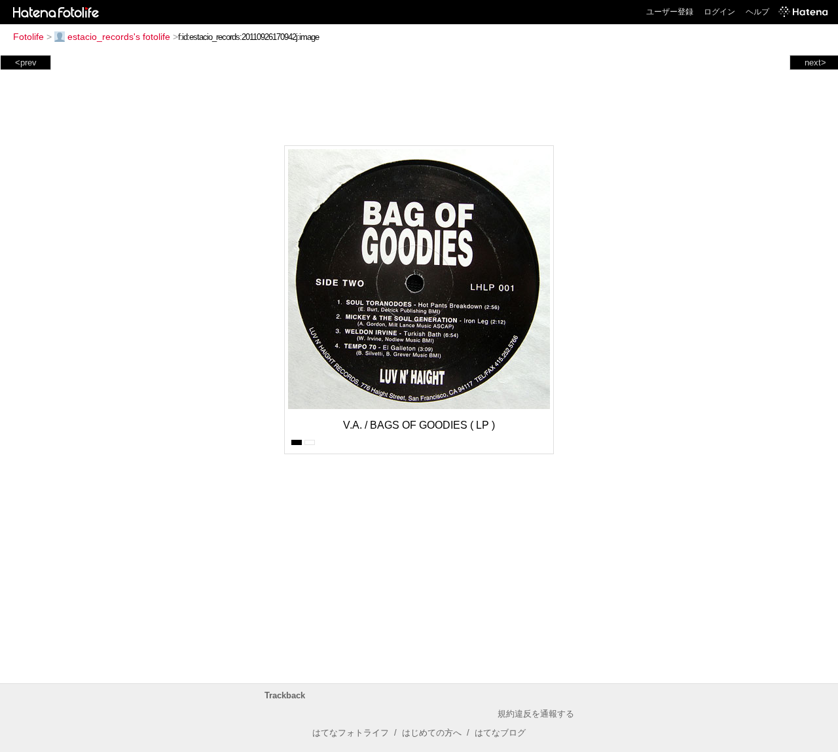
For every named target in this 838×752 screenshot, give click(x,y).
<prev (26, 62)
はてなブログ (500, 733)
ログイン (719, 11)
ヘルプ (757, 11)
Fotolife (28, 36)
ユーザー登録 (669, 11)
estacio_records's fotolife (118, 36)
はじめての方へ (432, 733)
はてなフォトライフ (350, 733)
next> (815, 62)
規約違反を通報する (536, 714)
